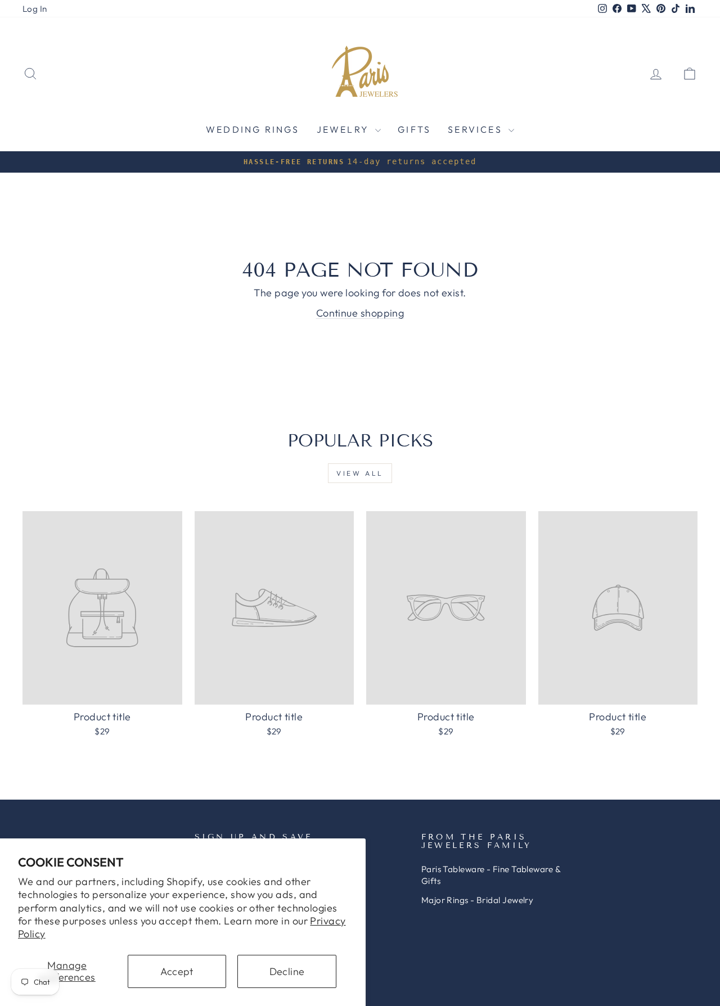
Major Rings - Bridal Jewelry (477, 900)
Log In (34, 8)
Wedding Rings (253, 129)
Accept (177, 971)
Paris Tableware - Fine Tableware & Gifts (490, 875)
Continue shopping (360, 312)
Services (477, 129)
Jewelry (345, 129)
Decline (287, 971)
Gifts (414, 129)
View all (360, 473)
